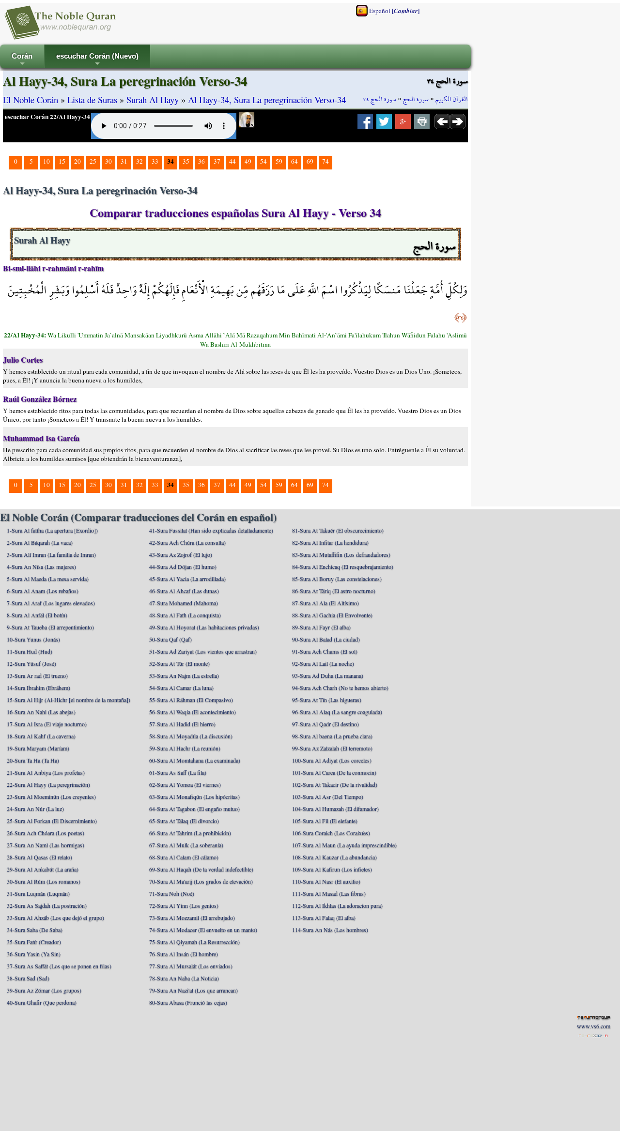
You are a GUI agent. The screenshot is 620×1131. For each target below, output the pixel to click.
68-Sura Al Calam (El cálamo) (183, 857)
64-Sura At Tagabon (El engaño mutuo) (194, 808)
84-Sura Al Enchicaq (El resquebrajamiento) (342, 566)
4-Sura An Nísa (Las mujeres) (41, 566)
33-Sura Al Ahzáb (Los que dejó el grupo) (55, 917)
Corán (22, 60)
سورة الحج (416, 99)
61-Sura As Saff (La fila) (177, 772)
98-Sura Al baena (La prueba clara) (332, 736)
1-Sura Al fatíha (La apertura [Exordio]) (52, 530)
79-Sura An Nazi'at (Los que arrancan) (193, 990)
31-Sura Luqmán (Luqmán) (38, 893)
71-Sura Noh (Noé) (171, 893)
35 (186, 161)
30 (108, 161)
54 (263, 161)
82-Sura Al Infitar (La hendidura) (330, 542)
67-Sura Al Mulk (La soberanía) (186, 845)
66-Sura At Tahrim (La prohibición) (190, 833)
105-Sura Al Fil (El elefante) (324, 821)
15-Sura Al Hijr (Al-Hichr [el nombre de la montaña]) (68, 699)
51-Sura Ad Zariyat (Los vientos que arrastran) (203, 651)
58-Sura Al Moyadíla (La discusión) (190, 736)
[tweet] (384, 124)
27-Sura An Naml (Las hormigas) (45, 845)
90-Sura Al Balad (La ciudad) (326, 639)
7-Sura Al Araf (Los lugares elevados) (51, 603)
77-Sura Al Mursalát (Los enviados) (190, 966)
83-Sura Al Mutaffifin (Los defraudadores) (341, 554)
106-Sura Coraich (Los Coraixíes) (331, 833)
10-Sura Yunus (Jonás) (33, 639)
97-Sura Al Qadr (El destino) (325, 724)
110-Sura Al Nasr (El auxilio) (326, 881)
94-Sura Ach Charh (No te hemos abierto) (340, 687)
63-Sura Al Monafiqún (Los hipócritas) (194, 796)
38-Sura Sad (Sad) (28, 978)
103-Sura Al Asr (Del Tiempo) (327, 796)
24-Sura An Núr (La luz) (35, 808)
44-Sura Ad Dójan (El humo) (183, 566)
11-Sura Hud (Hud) (29, 651)
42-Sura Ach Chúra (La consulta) (187, 542)
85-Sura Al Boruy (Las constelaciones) (337, 578)
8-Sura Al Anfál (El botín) (37, 615)
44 (232, 161)
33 (155, 161)
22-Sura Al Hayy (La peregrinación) (48, 784)
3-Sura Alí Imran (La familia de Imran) (51, 554)
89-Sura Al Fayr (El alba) (321, 627)
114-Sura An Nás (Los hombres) (330, 929)
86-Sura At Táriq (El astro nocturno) (333, 591)
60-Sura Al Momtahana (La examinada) (194, 760)
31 (124, 161)
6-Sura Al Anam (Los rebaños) (42, 591)
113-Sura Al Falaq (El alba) (324, 917)
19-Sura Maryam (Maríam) (38, 748)
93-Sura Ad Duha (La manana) (327, 675)
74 (325, 161)
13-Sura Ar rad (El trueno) (37, 675)
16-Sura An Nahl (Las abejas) (41, 712)
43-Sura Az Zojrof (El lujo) (180, 554)
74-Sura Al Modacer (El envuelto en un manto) (203, 929)
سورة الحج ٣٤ (379, 99)
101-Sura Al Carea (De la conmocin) (334, 772)
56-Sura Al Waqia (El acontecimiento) (192, 712)
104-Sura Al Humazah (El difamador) (335, 808)
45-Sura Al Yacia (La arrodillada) (187, 578)
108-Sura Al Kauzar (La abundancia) (334, 857)
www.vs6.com (593, 1026)
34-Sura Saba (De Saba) (34, 929)
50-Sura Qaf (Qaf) (170, 639)
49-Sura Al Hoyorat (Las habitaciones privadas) (204, 627)
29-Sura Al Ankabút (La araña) (42, 869)
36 (201, 161)
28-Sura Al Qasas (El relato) (39, 857)
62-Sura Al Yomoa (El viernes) (185, 784)
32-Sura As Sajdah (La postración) (47, 905)
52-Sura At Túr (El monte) (179, 663)
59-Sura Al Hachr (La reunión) (184, 748)
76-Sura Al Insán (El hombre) (183, 954)
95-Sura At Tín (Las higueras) (326, 699)
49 (248, 161)
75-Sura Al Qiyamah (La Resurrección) (194, 942)
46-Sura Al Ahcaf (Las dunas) (184, 591)
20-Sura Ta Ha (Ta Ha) (33, 760)
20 (77, 161)
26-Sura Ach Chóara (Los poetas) (45, 833)
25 (93, 161)
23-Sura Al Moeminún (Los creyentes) (51, 796)
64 (294, 161)
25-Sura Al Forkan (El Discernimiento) (52, 821)
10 (46, 161)
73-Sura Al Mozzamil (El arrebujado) (192, 917)
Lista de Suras (92, 99)
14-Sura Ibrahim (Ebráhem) (38, 687)
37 (217, 161)
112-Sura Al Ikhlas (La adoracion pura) (337, 905)
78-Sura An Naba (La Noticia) (184, 978)
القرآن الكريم (451, 99)
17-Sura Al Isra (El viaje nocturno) (47, 724)
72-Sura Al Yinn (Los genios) (183, 905)
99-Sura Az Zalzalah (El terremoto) (332, 748)
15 (62, 161)
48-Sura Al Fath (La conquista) (185, 615)
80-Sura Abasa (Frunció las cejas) (188, 1002)
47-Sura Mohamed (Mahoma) (183, 603)
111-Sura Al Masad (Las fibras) (329, 893)
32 (139, 161)
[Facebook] (365, 124)
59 (279, 161)
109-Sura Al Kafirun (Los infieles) (332, 869)
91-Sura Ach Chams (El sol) (324, 651)
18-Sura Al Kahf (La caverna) (41, 736)
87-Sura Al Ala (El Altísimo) (325, 603)
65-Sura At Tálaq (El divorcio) (184, 821)
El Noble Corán (30, 99)
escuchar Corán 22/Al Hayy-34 (47, 117)
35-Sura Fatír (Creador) (34, 942)
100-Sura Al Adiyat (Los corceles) (332, 760)
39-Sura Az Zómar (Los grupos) (44, 990)
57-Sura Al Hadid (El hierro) (182, 724)
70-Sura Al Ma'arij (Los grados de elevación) (201, 881)
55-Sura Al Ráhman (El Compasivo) (191, 699)
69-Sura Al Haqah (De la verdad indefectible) (201, 869)
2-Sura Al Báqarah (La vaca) (40, 542)
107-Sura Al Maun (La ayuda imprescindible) (344, 845)
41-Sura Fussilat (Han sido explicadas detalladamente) (211, 530)
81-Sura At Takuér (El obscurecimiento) (338, 530)
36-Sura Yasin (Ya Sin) (34, 954)
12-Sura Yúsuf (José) (31, 663)
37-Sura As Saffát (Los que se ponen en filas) (59, 966)
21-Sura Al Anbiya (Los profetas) (46, 772)
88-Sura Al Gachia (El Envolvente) (332, 615)
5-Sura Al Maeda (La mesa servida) (48, 578)
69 (310, 161)
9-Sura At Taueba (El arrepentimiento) (50, 627)
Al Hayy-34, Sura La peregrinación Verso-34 (267, 99)
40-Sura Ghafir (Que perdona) (42, 1002)
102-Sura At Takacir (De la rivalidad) (334, 784)
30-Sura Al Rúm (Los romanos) (43, 881)
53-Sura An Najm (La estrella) (184, 675)
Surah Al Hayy (152, 99)
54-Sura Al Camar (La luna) (181, 687)
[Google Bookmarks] (403, 124)
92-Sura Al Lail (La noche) (323, 663)
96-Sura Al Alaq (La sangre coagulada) (337, 712)
